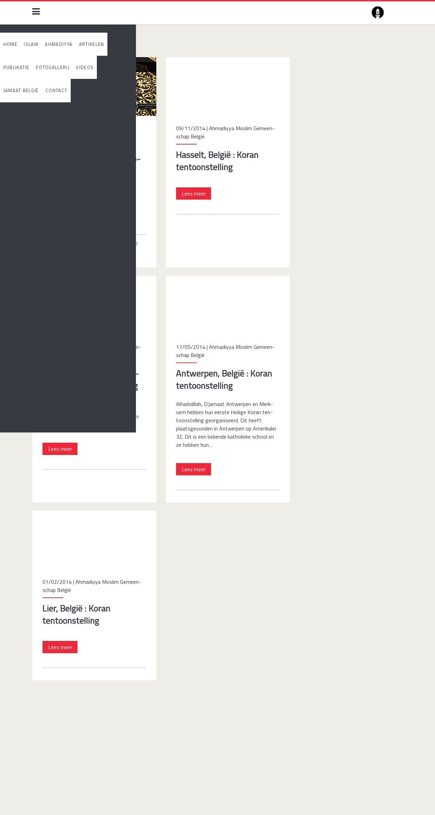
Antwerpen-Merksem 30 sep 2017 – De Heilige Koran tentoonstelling (94, 65)
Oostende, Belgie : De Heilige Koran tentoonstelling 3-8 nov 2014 (91, 284)
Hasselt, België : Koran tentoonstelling (210, 61)
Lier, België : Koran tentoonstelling (71, 515)
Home (40, 45)
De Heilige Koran (72, 243)
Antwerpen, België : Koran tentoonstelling (214, 280)
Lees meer (62, 214)
